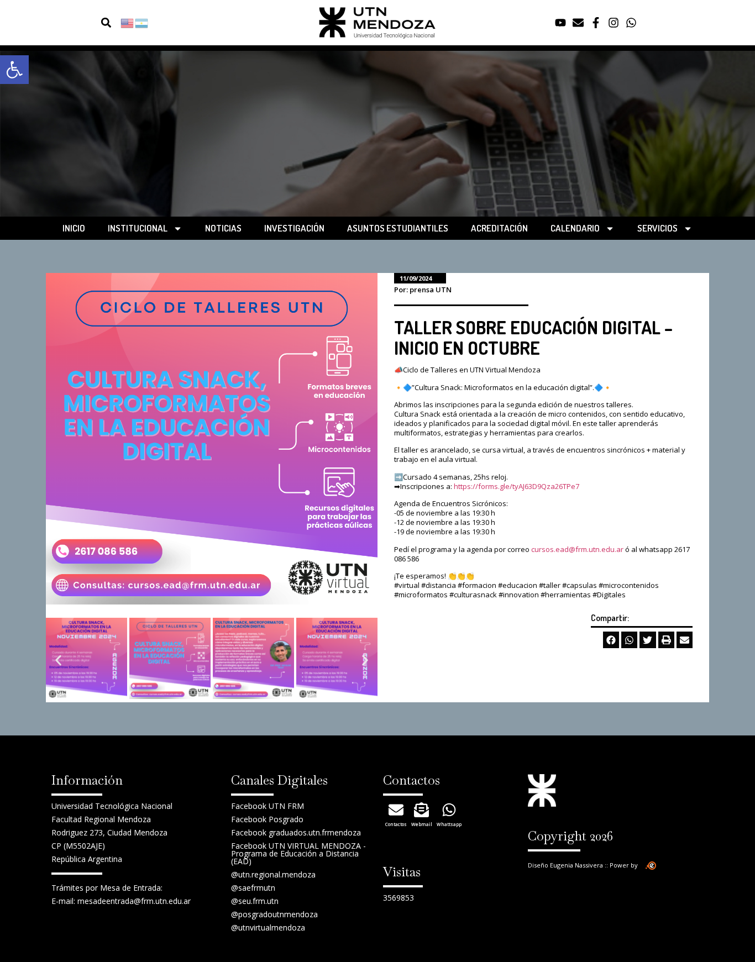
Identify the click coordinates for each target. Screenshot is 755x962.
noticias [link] (223, 228)
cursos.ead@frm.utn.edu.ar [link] (577, 549)
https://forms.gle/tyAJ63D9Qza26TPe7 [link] (516, 486)
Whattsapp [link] (449, 824)
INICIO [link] (73, 228)
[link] (14, 69)
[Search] (86, 23)
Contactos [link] (396, 824)
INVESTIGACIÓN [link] (294, 228)
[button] (106, 23)
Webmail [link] (421, 824)
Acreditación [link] (499, 228)
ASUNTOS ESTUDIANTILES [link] (397, 228)
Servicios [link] (657, 228)
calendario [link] (575, 228)
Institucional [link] (137, 228)
